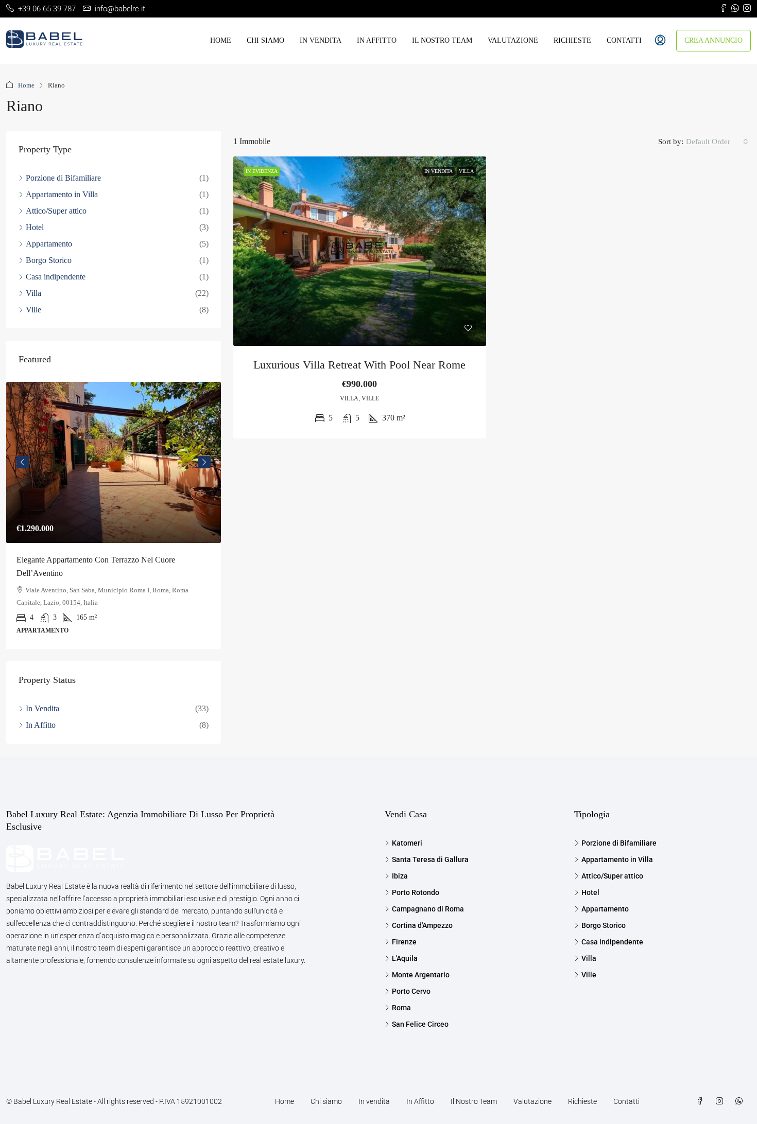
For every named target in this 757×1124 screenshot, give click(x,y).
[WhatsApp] (741, 1101)
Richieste (572, 40)
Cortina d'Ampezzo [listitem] (422, 925)
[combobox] (717, 141)
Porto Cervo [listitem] (411, 991)
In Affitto (377, 40)
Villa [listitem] (33, 293)
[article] (113, 515)
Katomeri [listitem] (407, 843)
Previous (22, 462)
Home (220, 40)
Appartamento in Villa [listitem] (62, 194)
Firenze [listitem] (404, 942)
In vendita (320, 40)
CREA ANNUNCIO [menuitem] (713, 40)
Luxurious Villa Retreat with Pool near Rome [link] (359, 364)
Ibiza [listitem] (400, 876)
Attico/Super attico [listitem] (56, 210)
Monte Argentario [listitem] (421, 975)
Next (204, 462)
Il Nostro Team (442, 40)
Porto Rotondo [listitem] (415, 892)
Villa (466, 171)
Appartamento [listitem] (49, 243)
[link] (359, 251)
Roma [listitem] (401, 1008)
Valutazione (513, 40)
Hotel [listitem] (35, 227)
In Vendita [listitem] (42, 708)
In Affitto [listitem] (41, 725)
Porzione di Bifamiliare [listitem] (63, 177)
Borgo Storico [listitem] (49, 260)
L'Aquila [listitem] (405, 958)
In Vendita (438, 171)
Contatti (624, 40)
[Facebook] (702, 1101)
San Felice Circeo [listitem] (420, 1024)
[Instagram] (721, 1101)
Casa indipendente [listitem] (55, 276)
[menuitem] (660, 40)
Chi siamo (265, 40)
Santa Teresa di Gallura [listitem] (430, 859)
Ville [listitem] (33, 309)
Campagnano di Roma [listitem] (428, 909)
